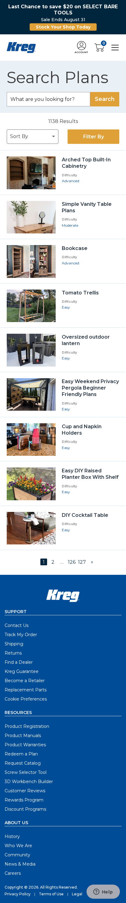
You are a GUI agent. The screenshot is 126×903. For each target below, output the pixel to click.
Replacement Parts (25, 690)
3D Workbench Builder (29, 781)
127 (82, 562)
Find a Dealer (19, 662)
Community (17, 855)
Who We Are (18, 845)
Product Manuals (23, 735)
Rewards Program (24, 800)
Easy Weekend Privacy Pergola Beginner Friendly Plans (90, 388)
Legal (77, 894)
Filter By (93, 137)
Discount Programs (25, 809)
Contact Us (16, 625)
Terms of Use (51, 894)
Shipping (14, 644)
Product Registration (27, 726)
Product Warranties (25, 744)
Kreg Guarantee (22, 671)
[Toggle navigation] (115, 47)
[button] (81, 47)
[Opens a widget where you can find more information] (103, 892)
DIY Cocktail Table (85, 515)
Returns (13, 653)
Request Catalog (23, 763)
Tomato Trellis (80, 293)
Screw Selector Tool (25, 772)
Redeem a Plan (21, 754)
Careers (13, 873)
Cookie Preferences (26, 699)
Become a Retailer (25, 680)
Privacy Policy (18, 894)
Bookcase (74, 248)
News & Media (20, 864)
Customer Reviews (25, 790)
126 (72, 562)
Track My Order (21, 634)
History (12, 836)
